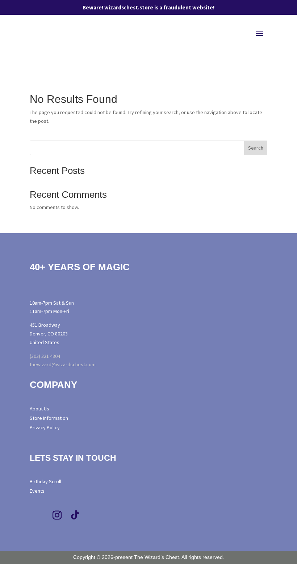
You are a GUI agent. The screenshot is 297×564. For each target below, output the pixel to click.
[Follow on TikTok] (75, 515)
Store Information (49, 418)
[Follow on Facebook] (39, 515)
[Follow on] (108, 515)
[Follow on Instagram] (57, 515)
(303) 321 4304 (45, 356)
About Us (39, 408)
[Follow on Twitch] (93, 515)
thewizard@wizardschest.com (63, 364)
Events (37, 491)
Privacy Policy (45, 427)
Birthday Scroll (45, 481)
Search (255, 148)
